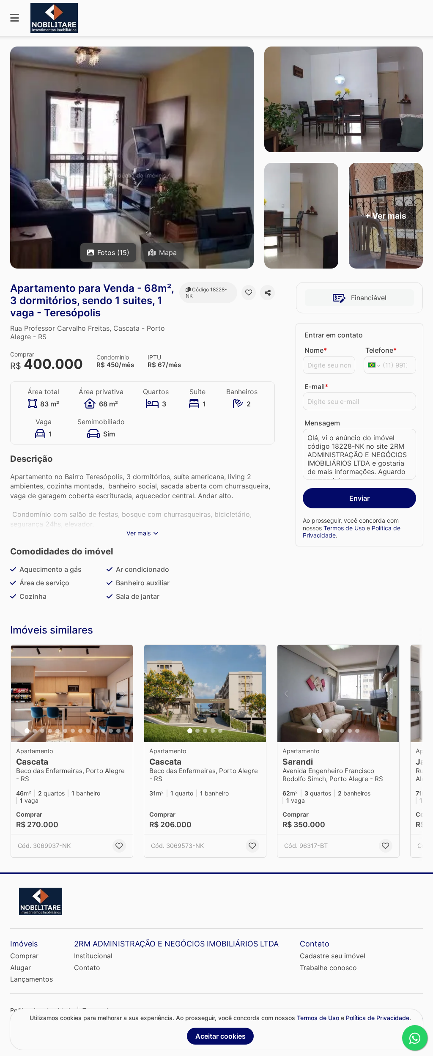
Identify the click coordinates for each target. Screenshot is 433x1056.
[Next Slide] (124, 693)
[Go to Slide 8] (80, 731)
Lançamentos (31, 979)
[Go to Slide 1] (27, 730)
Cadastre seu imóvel (332, 956)
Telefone (381, 350)
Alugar (20, 967)
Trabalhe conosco (328, 967)
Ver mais (138, 533)
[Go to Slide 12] (111, 731)
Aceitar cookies (220, 1036)
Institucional (93, 956)
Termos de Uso (344, 528)
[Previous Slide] (20, 693)
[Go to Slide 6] (65, 731)
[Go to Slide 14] (126, 731)
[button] (72, 693)
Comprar (24, 956)
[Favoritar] (248, 292)
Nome (315, 350)
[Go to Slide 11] (103, 731)
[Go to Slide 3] (42, 731)
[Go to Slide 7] (73, 731)
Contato (87, 967)
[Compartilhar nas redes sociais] (267, 292)
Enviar (359, 498)
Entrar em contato (333, 335)
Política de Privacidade (377, 1017)
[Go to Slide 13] (118, 731)
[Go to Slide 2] (35, 731)
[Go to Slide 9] (88, 731)
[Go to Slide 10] (95, 731)
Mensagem (322, 423)
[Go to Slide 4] (50, 731)
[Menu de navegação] (14, 18)
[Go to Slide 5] (57, 731)
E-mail (316, 386)
